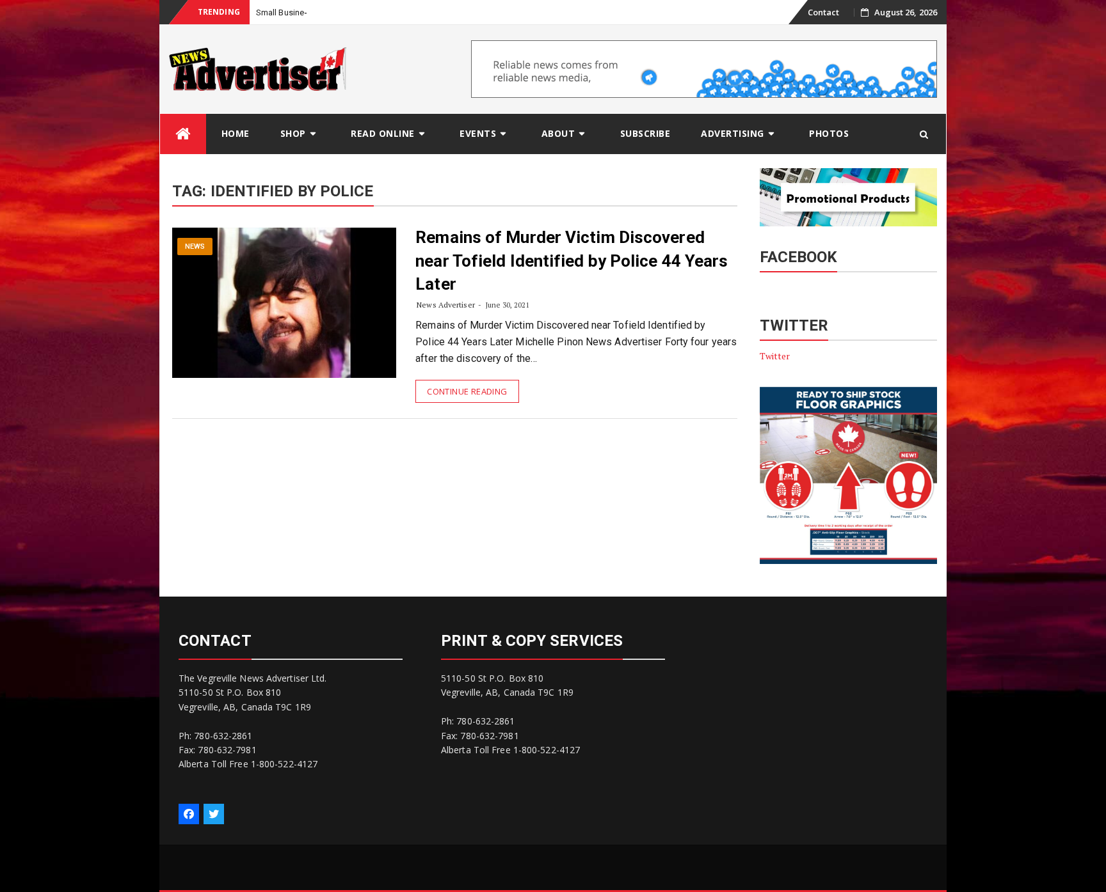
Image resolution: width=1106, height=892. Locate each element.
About (558, 133)
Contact (824, 12)
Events (478, 133)
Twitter (775, 356)
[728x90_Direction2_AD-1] (704, 68)
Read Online (383, 133)
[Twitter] (214, 814)
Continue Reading (467, 391)
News (195, 246)
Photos (829, 133)
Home (235, 133)
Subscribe (645, 133)
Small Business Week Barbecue (316, 12)
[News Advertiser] (183, 134)
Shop (293, 133)
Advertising (732, 133)
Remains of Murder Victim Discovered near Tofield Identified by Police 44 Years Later (571, 260)
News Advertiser (446, 304)
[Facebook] (189, 814)
